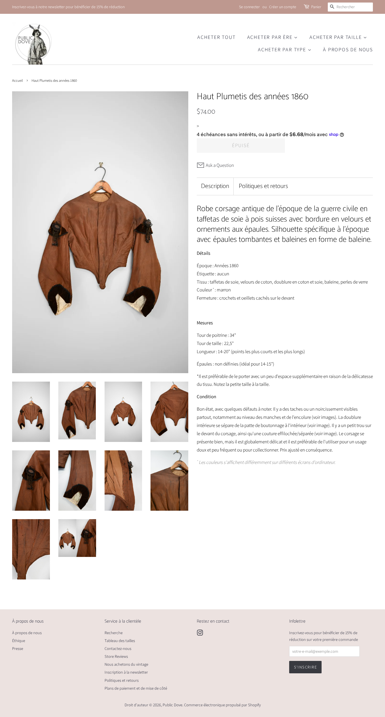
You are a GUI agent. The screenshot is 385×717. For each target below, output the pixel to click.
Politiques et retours (263, 186)
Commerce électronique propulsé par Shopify (222, 704)
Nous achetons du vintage (126, 664)
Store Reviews (116, 656)
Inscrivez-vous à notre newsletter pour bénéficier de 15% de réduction (68, 6)
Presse (17, 648)
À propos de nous (348, 49)
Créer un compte (282, 6)
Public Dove (172, 704)
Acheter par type (283, 49)
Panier (316, 6)
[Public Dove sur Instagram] (200, 633)
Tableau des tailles (120, 640)
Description (215, 186)
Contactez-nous (118, 648)
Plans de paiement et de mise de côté (136, 688)
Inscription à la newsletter (126, 672)
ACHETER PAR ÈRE (270, 37)
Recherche (114, 632)
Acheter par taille (336, 37)
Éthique (18, 640)
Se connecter (249, 6)
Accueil (17, 80)
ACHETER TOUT (216, 37)
